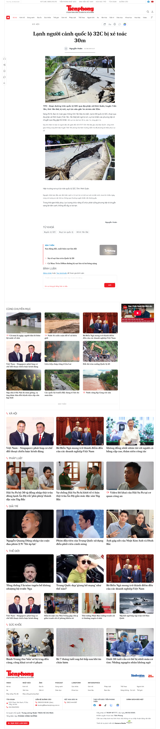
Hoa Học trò (101, 2)
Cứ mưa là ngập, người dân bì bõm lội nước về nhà (23, 336)
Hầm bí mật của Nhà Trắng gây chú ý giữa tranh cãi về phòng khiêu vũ (61, 616)
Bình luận (4, 77)
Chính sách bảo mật (135, 699)
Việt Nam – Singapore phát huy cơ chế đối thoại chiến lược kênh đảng (22, 365)
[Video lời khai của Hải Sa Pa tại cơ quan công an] (130, 476)
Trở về (4, 83)
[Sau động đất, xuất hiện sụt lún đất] (108, 250)
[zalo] (112, 705)
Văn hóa (104, 17)
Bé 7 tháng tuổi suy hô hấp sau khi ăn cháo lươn (78, 660)
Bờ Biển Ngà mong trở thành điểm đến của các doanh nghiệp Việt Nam (99, 336)
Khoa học (128, 17)
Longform (76, 683)
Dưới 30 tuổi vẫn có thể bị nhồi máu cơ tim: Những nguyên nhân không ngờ (129, 660)
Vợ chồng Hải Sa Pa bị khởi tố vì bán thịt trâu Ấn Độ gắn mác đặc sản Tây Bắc (78, 496)
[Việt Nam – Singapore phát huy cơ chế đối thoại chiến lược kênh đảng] (23, 351)
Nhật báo (27, 683)
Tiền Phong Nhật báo (68, 2)
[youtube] (152, 1)
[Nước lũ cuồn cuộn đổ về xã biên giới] (62, 322)
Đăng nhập (47, 273)
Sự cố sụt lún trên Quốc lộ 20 (61, 258)
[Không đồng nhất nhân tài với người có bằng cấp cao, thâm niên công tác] (130, 431)
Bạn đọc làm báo (19, 723)
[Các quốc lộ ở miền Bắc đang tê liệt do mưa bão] (62, 380)
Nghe (4, 59)
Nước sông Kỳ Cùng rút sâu (98, 392)
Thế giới (56, 17)
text (110, 24)
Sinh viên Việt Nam (86, 2)
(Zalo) (51, 702)
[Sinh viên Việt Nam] (138, 676)
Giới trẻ (64, 17)
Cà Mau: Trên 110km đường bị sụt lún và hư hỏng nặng (72, 263)
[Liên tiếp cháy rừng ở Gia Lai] (62, 351)
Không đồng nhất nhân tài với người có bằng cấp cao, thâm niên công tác (129, 449)
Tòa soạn (112, 2)
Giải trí (111, 17)
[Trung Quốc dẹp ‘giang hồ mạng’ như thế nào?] (80, 568)
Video (145, 17)
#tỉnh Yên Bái (82, 232)
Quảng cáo (123, 2)
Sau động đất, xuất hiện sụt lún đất (61, 248)
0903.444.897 (72, 702)
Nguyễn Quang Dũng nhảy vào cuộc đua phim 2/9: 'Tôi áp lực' (28, 542)
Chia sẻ (4, 65)
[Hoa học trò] (151, 676)
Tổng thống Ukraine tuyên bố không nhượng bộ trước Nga (28, 587)
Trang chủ (8, 17)
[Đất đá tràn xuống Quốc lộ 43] (100, 351)
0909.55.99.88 (43, 702)
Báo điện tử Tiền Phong (80, 9)
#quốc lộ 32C (50, 232)
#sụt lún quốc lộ (66, 232)
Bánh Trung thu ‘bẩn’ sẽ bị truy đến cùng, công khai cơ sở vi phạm (27, 660)
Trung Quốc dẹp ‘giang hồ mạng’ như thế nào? (78, 587)
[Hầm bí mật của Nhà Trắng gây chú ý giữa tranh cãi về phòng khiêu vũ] (61, 603)
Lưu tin (4, 71)
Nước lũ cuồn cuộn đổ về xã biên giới (61, 336)
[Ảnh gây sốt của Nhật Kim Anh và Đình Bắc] (130, 524)
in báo (115, 24)
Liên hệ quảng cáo (43, 699)
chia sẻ (105, 24)
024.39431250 (14, 707)
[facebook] (148, 1)
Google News (125, 24)
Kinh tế (22, 17)
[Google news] (119, 705)
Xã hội (15, 17)
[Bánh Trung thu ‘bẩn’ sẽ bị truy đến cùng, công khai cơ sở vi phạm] (30, 642)
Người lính (90, 17)
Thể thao (82, 17)
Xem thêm (152, 17)
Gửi (109, 285)
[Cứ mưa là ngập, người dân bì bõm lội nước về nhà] (23, 322)
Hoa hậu (137, 17)
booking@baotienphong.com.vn (48, 705)
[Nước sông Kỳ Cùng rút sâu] (100, 380)
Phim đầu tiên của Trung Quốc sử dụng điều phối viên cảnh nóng (79, 542)
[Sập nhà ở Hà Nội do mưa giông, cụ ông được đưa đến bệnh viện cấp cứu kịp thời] (23, 380)
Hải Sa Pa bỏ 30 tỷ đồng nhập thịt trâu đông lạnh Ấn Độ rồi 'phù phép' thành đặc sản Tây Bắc (29, 496)
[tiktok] (106, 705)
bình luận (120, 24)
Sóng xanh (31, 17)
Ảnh (40, 683)
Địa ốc (39, 17)
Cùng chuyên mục (18, 309)
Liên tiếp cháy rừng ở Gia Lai (58, 364)
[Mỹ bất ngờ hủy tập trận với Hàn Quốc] (137, 603)
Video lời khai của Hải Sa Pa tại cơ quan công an (128, 494)
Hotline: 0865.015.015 (48, 2)
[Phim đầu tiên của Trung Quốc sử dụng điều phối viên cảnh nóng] (80, 524)
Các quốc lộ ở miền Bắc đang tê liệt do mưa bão (62, 393)
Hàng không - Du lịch (128, 690)
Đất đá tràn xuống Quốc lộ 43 (96, 364)
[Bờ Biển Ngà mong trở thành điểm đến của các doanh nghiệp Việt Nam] (100, 322)
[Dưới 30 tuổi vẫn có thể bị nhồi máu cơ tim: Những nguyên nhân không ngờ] (130, 642)
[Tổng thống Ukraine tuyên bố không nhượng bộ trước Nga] (30, 568)
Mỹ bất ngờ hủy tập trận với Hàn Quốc (134, 616)
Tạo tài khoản (61, 273)
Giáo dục (120, 17)
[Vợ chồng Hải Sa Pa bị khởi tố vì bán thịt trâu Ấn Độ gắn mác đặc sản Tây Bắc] (80, 476)
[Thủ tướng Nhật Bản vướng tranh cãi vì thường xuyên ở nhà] (99, 603)
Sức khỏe (47, 17)
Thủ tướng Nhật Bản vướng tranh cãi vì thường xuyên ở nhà (98, 616)
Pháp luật (72, 17)
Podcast (59, 683)
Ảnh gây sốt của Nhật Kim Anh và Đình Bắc (129, 542)
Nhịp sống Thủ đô (12, 694)
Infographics (94, 683)
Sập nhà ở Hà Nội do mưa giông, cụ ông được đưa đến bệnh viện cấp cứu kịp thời (22, 395)
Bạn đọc (107, 690)
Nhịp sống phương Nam (31, 694)
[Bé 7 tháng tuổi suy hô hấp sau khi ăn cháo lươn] (80, 642)
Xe (98, 17)
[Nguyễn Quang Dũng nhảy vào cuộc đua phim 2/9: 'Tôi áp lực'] (30, 524)
